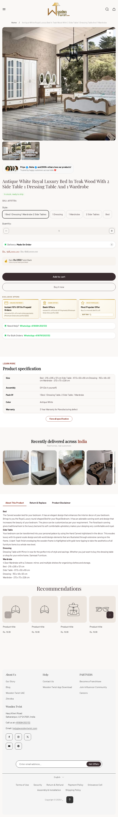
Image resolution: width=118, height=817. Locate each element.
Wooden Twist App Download (57, 687)
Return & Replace (38, 502)
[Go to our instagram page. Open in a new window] (18, 736)
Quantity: (6, 223)
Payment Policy (75, 784)
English (57, 777)
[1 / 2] (11, 151)
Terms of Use (22, 784)
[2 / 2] (30, 151)
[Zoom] (109, 32)
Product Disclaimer (61, 502)
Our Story (10, 681)
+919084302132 (22, 722)
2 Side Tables (92, 214)
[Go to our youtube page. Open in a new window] (9, 746)
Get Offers (94, 764)
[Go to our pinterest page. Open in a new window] (18, 746)
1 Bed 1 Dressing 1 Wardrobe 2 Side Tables (25, 214)
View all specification (59, 419)
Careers (84, 692)
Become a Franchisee (90, 681)
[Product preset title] (15, 609)
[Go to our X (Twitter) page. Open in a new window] (27, 736)
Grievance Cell (95, 784)
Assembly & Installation (49, 790)
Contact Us (48, 681)
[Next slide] (109, 614)
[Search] (107, 9)
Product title (9, 626)
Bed (107, 214)
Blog (8, 687)
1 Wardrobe (74, 214)
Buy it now (59, 287)
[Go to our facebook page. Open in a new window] (9, 736)
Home (14, 22)
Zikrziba (10, 698)
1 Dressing (57, 214)
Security (38, 784)
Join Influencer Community (93, 687)
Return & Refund (54, 784)
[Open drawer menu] (4, 9)
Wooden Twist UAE (15, 692)
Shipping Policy (73, 790)
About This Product (14, 502)
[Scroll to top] (69, 799)
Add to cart (59, 276)
